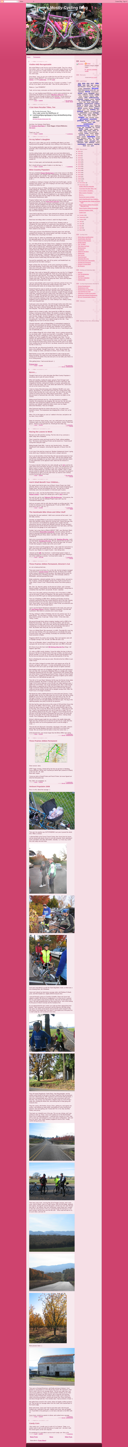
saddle (86, 129)
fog (99, 105)
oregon (81, 117)
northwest (94, 115)
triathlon (80, 139)
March (81, 230)
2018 (79, 157)
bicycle (67, 101)
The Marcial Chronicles (84, 262)
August (81, 219)
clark (97, 96)
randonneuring (69, 366)
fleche (86, 105)
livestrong (93, 111)
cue (79, 100)
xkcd (61, 494)
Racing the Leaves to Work (40, 432)
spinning (82, 135)
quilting (89, 122)
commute (80, 99)
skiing (81, 132)
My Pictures (81, 266)
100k (97, 83)
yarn (92, 145)
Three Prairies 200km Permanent (43, 741)
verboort (91, 142)
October (81, 215)
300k (84, 85)
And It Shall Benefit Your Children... (44, 482)
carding (97, 94)
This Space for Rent (83, 246)
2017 (92, 83)
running (98, 127)
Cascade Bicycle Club (84, 291)
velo (86, 142)
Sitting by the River (83, 251)
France (86, 106)
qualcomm (83, 122)
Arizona (89, 86)
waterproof (90, 144)
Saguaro (96, 129)
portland (80, 120)
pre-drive (93, 120)
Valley (98, 141)
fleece (91, 105)
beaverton (87, 88)
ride (83, 127)
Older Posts (68, 1437)
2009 (79, 176)
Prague (87, 120)
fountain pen (80, 106)
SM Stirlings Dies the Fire (56, 647)
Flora (95, 105)
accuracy (96, 85)
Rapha (92, 126)
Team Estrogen (82, 257)
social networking (92, 132)
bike (98, 90)
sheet (94, 130)
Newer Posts (34, 1437)
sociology (80, 133)
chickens (92, 96)
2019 (79, 155)
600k (92, 85)
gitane (80, 108)
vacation (93, 141)
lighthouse (86, 111)
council (92, 99)
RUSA (81, 129)
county (97, 99)
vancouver (80, 142)
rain (94, 122)
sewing (89, 130)
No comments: (69, 100)
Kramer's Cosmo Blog (84, 264)
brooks (85, 93)
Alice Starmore (82, 86)
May (80, 225)
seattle (80, 130)
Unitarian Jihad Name (38, 126)
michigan (96, 113)
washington (82, 144)
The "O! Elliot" (82, 244)
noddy (89, 115)
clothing (80, 97)
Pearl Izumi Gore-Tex (52, 201)
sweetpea (91, 137)
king (88, 109)
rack (53, 79)
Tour (93, 138)
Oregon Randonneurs (47, 173)
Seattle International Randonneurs (87, 295)
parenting (91, 117)
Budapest (91, 93)
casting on (85, 96)
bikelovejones (82, 248)
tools (89, 138)
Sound (96, 133)
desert (80, 102)
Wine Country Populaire (39, 170)
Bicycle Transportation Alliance (87, 297)
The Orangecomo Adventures (86, 260)
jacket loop (42, 79)
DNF (85, 102)
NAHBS (94, 114)
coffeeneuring (94, 98)
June (80, 223)
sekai (85, 130)
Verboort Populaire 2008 (39, 787)
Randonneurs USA (83, 288)
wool (84, 145)
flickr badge (94, 77)
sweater (84, 136)
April (80, 228)
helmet (31, 79)
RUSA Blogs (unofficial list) (85, 237)
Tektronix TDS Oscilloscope (53, 497)
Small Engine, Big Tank (84, 239)
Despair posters (34, 494)
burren (97, 93)
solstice (92, 133)
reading (79, 127)
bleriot (71, 101)
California (85, 94)
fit (82, 105)
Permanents (36, 57)
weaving (96, 144)
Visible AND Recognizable (40, 64)
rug (93, 127)
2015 (83, 83)
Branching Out (95, 91)
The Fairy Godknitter (84, 278)
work (88, 145)
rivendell (88, 127)
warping (97, 142)
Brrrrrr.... (33, 372)
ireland (79, 109)
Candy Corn (34, 1423)
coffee (86, 98)
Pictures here (33, 364)
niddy (85, 115)
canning (91, 94)
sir (98, 130)
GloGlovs (58, 98)
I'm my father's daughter (39, 139)
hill (64, 465)
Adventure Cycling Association (87, 293)
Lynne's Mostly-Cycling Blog (61, 7)
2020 (79, 153)
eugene (97, 103)
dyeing (88, 102)
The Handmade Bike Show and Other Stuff (47, 512)
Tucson (86, 139)
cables (79, 94)
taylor (78, 138)
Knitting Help (81, 279)
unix (94, 139)
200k (79, 85)
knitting (93, 109)
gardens (91, 106)
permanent (84, 119)
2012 (79, 170)
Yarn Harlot (81, 276)
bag (98, 86)
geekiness (97, 106)
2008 (79, 179)
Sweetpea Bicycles (45, 541)
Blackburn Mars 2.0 (57, 94)
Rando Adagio (82, 242)
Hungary (96, 108)
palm (87, 117)
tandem (98, 136)
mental (90, 112)
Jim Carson (81, 255)
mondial (84, 114)
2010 (79, 174)
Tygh (90, 139)
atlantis (94, 86)
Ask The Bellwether (83, 274)
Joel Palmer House (37, 609)
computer (86, 99)
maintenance (83, 113)
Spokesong (81, 253)
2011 (79, 172)
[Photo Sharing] (54, 829)
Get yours (32, 128)
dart (93, 100)
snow (85, 132)
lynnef (88, 63)
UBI (40, 553)
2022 (79, 151)
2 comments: (69, 425)
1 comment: (70, 133)
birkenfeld (81, 91)
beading (80, 88)
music (89, 114)
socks (86, 133)
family (71, 508)
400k (88, 85)
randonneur (88, 124)
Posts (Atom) (42, 1440)
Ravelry (80, 272)
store (96, 135)
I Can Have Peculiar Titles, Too (42, 107)
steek (92, 135)
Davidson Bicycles (62, 539)
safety (91, 129)
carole (80, 96)
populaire (93, 119)
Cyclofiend (81, 249)
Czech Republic (86, 100)
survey (78, 136)
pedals (97, 117)
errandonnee (88, 103)
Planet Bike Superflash (47, 532)
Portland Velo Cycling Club (85, 289)
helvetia (91, 108)
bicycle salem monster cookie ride (87, 90)
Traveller (98, 138)
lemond (80, 111)
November (82, 184)
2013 (79, 168)
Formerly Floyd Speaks (84, 240)
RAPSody (97, 126)
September (82, 217)
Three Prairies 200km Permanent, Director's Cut (49, 564)
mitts (79, 114)
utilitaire (86, 141)
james (84, 109)
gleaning (85, 108)
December (82, 182)
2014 (79, 83)
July (80, 221)
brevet (80, 93)
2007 (79, 181)
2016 (88, 83)
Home (28, 57)
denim (97, 100)
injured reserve (43, 571)
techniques (83, 138)
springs (88, 135)
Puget (98, 120)
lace (98, 109)
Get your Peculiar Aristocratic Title (42, 119)
